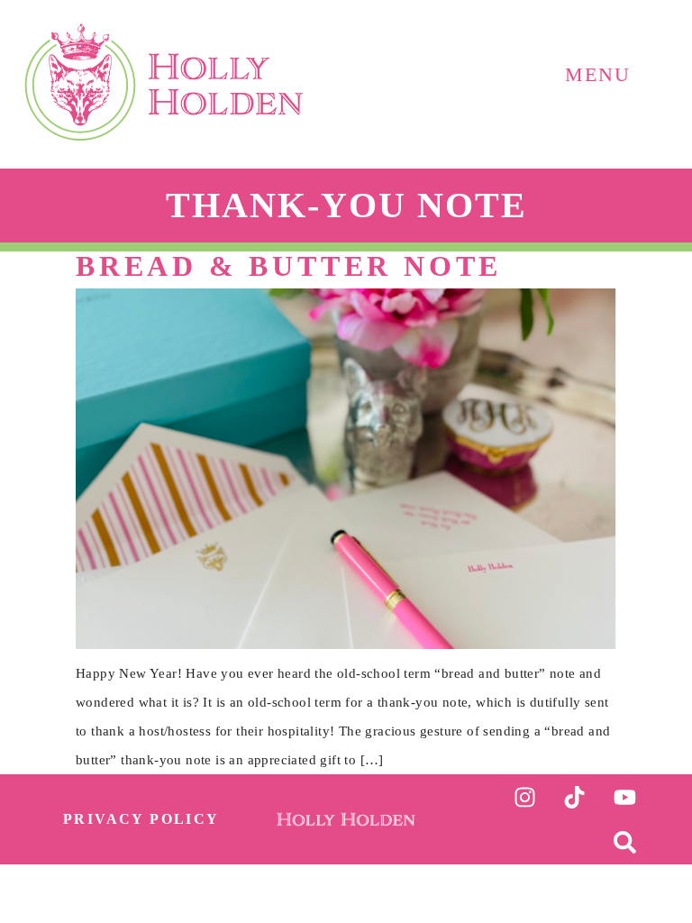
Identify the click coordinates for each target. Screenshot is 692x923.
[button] (599, 57)
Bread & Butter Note (289, 266)
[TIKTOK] (574, 796)
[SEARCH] (624, 841)
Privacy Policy (141, 819)
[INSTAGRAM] (524, 796)
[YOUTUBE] (624, 796)
